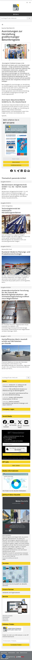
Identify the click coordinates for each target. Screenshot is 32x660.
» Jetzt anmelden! (16, 454)
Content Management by (8, 657)
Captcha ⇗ (22, 451)
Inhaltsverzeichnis (16, 165)
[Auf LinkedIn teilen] (21, 171)
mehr (4, 559)
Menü (17, 14)
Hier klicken (18, 450)
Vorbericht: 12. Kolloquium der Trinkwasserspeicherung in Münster (15, 385)
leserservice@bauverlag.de (10, 558)
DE (27, 2)
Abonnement (16, 162)
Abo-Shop (5, 619)
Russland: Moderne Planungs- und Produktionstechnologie (16, 253)
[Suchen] (29, 18)
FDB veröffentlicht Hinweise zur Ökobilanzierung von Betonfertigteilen (15, 389)
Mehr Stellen (16, 465)
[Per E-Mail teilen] (25, 171)
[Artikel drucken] (28, 171)
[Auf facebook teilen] (11, 171)
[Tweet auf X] (15, 171)
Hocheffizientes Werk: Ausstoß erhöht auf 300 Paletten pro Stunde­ (14, 341)
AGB (17, 652)
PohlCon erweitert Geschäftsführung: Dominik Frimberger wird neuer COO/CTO (15, 403)
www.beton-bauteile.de (12, 554)
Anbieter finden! (16, 645)
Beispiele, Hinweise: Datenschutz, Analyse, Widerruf (15, 458)
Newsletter (4, 652)
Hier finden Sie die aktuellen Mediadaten (14, 491)
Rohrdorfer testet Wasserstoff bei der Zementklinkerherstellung (15, 394)
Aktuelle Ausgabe (7, 615)
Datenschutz (23, 652)
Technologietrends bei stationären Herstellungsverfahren (11, 210)
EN (30, 2)
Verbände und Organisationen (11, 592)
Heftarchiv (5, 620)
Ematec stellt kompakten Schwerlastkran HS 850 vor (13, 398)
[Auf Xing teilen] (18, 171)
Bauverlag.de (4, 658)
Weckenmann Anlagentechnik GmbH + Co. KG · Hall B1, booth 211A (14, 187)
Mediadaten (6, 617)
